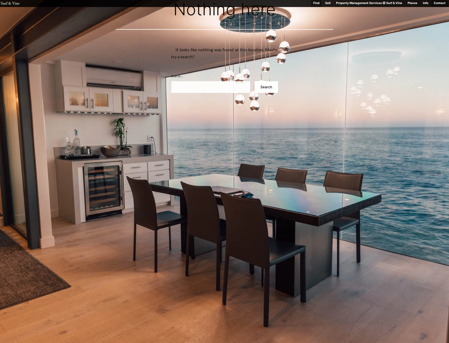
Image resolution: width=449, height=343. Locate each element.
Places (412, 3)
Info (425, 3)
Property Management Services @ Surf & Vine (369, 3)
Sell (328, 3)
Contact (439, 3)
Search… (177, 76)
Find (316, 3)
